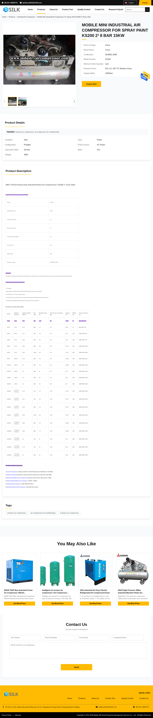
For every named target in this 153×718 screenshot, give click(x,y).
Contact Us (99, 9)
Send (76, 667)
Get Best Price (20, 603)
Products (41, 9)
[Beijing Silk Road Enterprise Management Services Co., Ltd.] (12, 9)
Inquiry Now (91, 84)
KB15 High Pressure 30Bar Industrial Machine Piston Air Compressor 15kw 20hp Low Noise (133, 592)
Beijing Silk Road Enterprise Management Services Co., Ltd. (115, 715)
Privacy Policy (6, 715)
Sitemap (18, 715)
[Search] (147, 9)
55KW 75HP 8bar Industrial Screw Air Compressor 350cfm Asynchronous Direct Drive (18, 592)
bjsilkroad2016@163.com (32, 3)
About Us (54, 9)
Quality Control (84, 9)
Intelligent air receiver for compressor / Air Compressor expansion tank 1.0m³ (54, 592)
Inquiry (145, 3)
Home (30, 9)
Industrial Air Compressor (26, 17)
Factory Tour (67, 9)
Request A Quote (116, 9)
